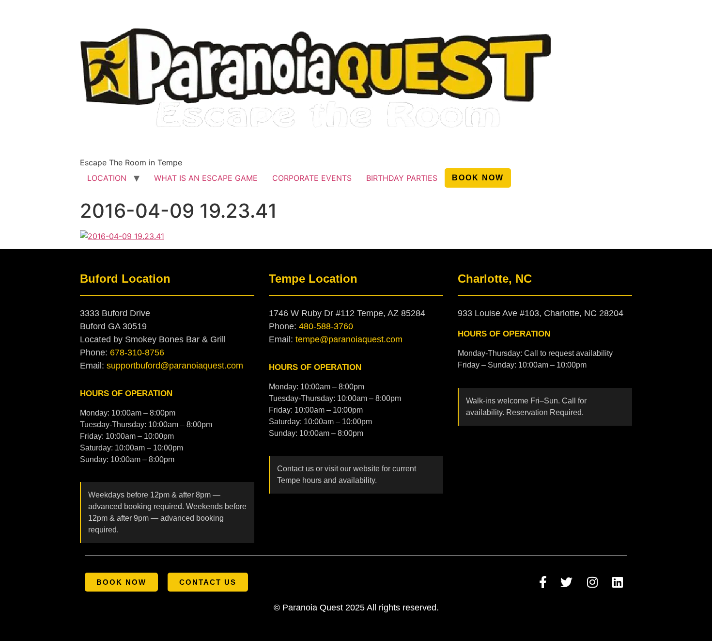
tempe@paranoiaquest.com (348, 339)
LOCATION (106, 178)
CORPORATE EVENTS (312, 178)
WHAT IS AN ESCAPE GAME (206, 178)
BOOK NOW (478, 178)
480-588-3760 (326, 326)
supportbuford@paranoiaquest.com (175, 365)
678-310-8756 (137, 352)
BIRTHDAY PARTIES (401, 178)
